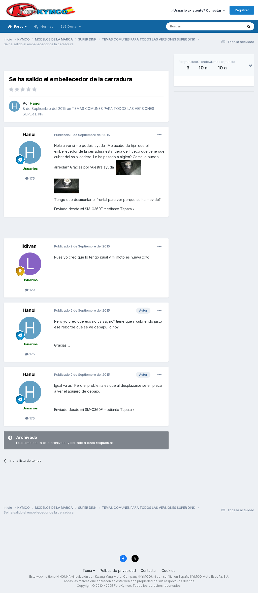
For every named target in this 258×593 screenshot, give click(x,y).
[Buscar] (248, 26)
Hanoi (29, 134)
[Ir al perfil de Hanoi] (14, 106)
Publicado (82, 135)
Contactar (149, 570)
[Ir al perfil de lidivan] (30, 263)
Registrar (242, 10)
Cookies (168, 570)
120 (31, 290)
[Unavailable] (128, 167)
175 (31, 178)
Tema (88, 570)
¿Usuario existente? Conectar (197, 10)
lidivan (29, 246)
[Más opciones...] (159, 135)
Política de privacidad (118, 570)
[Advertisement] (86, 61)
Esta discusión (225, 26)
